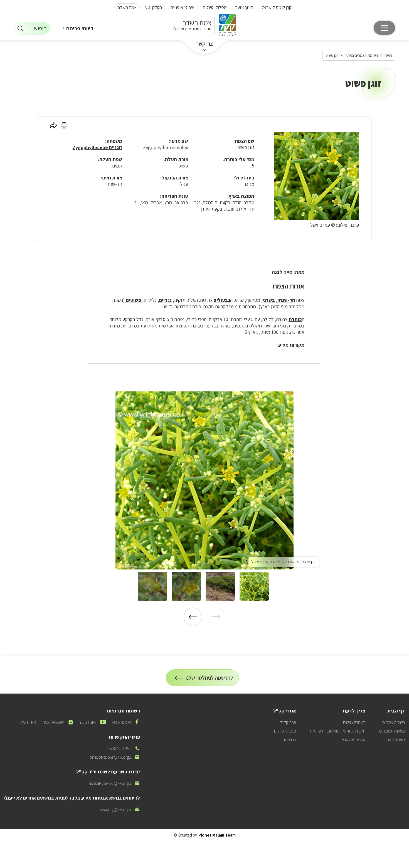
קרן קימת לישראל (277, 7)
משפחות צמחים (392, 731)
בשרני (269, 300)
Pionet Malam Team (217, 835)
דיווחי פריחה (79, 28)
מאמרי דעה (395, 740)
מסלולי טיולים (215, 7)
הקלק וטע (153, 7)
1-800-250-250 (123, 748)
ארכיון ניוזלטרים (353, 740)
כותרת (295, 319)
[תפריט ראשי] (384, 28)
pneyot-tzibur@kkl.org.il (115, 757)
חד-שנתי (286, 300)
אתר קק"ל (288, 722)
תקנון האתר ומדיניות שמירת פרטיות (337, 731)
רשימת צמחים (393, 722)
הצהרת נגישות (354, 722)
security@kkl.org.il (120, 809)
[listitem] (204, 480)
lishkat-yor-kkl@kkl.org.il (114, 783)
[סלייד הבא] (193, 617)
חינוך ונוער (244, 7)
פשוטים (133, 300)
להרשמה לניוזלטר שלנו (209, 680)
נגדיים (165, 300)
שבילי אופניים (182, 7)
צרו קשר (204, 43)
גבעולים (222, 300)
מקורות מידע (291, 345)
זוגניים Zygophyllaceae (97, 147)
